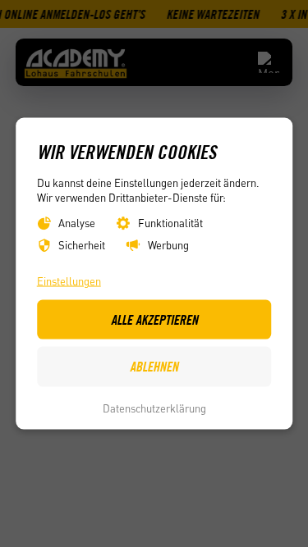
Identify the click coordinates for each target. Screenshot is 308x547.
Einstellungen (69, 281)
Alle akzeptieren (154, 319)
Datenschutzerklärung (154, 407)
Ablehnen (154, 366)
